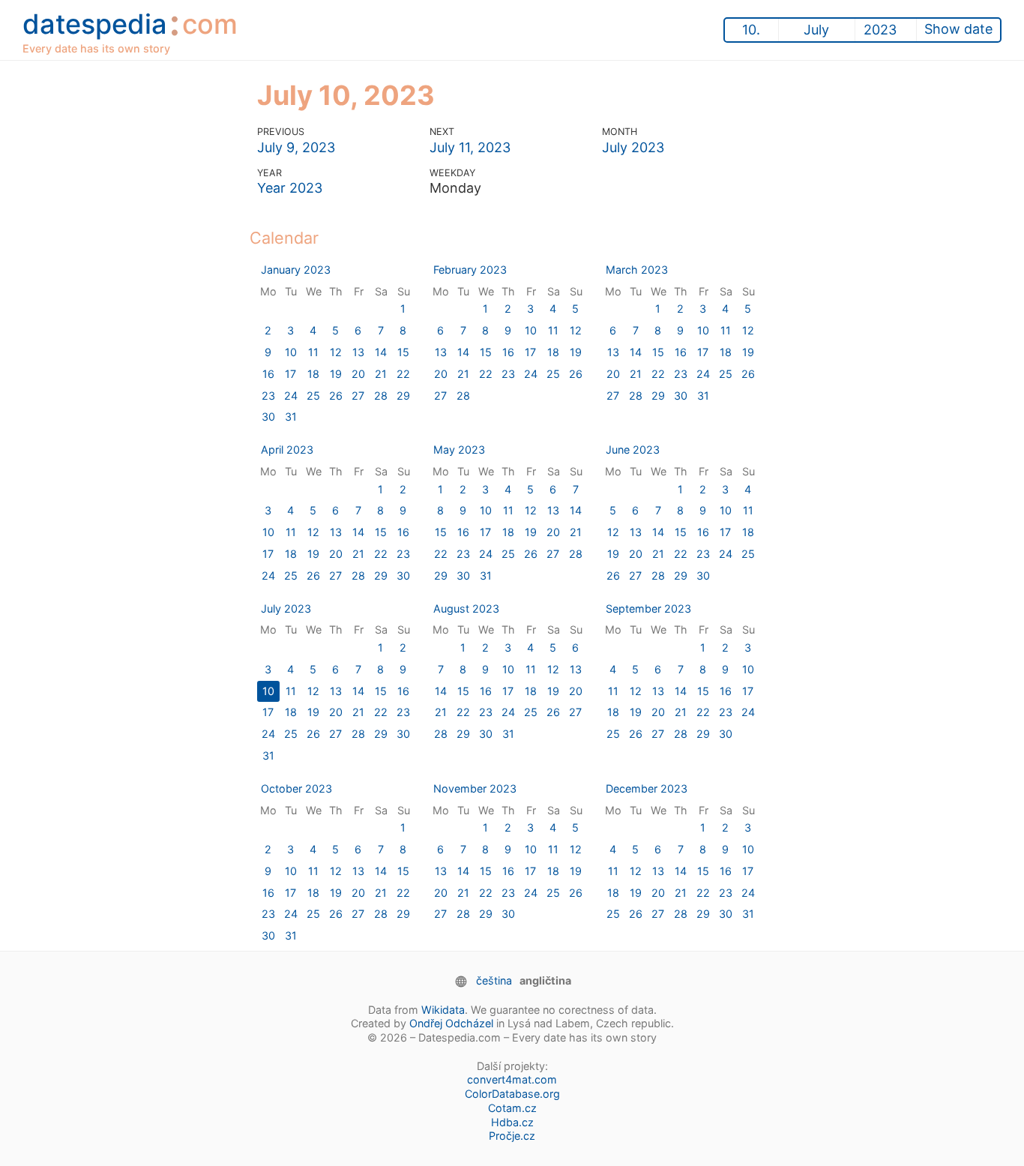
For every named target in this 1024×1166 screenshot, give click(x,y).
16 (268, 373)
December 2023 (646, 788)
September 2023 (648, 608)
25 (313, 395)
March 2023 (637, 269)
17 (290, 373)
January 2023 (296, 269)
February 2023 (470, 269)
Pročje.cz (512, 1135)
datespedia (130, 29)
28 (381, 395)
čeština (494, 980)
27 (358, 395)
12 (336, 352)
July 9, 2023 (296, 147)
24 (291, 395)
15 (403, 352)
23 (268, 395)
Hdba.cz (512, 1122)
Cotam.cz (512, 1108)
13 (358, 352)
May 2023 (459, 449)
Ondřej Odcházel (451, 1023)
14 (381, 352)
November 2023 (474, 788)
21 (381, 373)
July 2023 (633, 147)
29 (403, 395)
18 (313, 373)
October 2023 (296, 788)
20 (358, 373)
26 (336, 395)
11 (313, 352)
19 (336, 373)
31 (291, 416)
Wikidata (443, 1009)
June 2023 (633, 449)
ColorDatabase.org (512, 1093)
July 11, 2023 (470, 147)
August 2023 (466, 608)
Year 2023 (289, 188)
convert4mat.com (512, 1079)
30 (268, 416)
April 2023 (287, 449)
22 (403, 373)
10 (291, 352)
